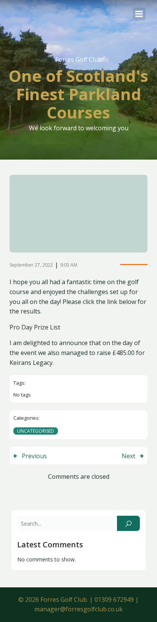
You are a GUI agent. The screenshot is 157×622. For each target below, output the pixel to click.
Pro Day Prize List (35, 327)
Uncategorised (35, 431)
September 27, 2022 (31, 265)
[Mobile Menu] (139, 14)
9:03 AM (68, 265)
